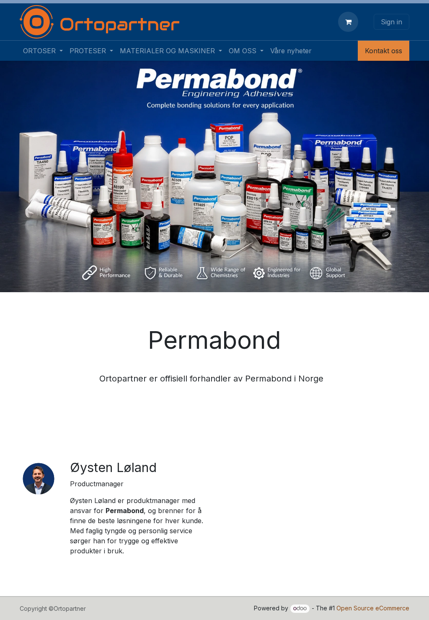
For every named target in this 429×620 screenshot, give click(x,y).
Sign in (391, 22)
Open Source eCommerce (372, 608)
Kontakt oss (383, 51)
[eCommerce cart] (350, 22)
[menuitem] (43, 50)
